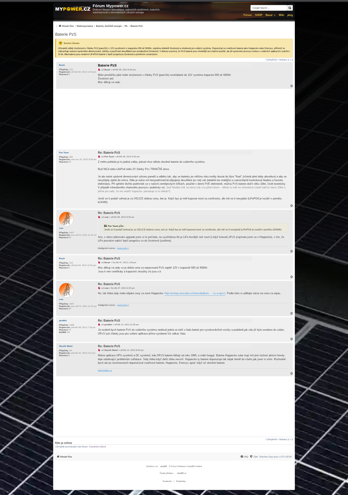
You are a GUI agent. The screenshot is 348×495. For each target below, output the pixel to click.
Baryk (62, 65)
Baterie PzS (65, 34)
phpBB (164, 466)
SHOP (258, 15)
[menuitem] (99, 25)
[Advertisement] (174, 119)
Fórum (247, 15)
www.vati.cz (123, 248)
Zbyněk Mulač (66, 346)
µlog (290, 15)
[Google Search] (290, 8)
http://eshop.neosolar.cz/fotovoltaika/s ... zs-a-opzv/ (195, 293)
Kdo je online (63, 442)
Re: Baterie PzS (109, 152)
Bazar (269, 15)
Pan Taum (64, 152)
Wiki (281, 15)
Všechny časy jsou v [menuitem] (275, 456)
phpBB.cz (181, 473)
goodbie (63, 320)
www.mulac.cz (105, 370)
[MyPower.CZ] (73, 9)
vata (61, 228)
